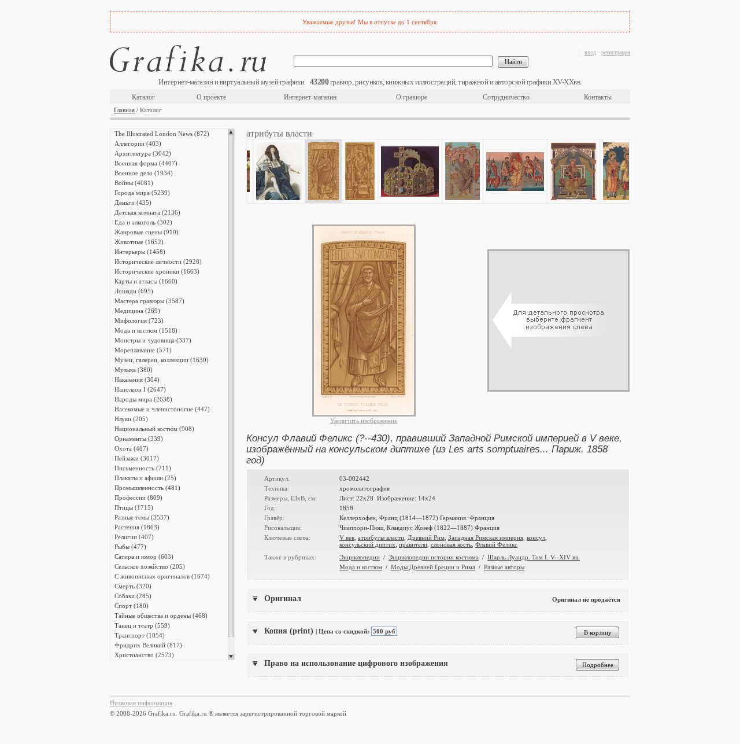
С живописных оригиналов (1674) (162, 576)
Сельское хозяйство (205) (149, 566)
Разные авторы (504, 566)
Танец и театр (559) (142, 625)
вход (590, 52)
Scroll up (231, 132)
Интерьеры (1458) (139, 251)
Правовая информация (141, 702)
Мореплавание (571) (143, 350)
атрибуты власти (381, 537)
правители (413, 544)
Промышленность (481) (147, 487)
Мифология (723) (139, 320)
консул (536, 537)
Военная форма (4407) (145, 163)
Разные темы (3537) (141, 517)
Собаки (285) (132, 595)
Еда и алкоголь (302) (143, 222)
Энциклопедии (359, 557)
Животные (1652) (139, 241)
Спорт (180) (131, 605)
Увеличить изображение (363, 420)
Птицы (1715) (133, 507)
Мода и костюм (360, 566)
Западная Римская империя (485, 537)
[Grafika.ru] (188, 60)
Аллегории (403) (137, 143)
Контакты (598, 97)
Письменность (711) (142, 468)
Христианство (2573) (144, 654)
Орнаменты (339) (138, 438)
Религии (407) (134, 536)
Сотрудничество (506, 97)
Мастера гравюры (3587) (149, 300)
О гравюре (411, 97)
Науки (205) (131, 418)
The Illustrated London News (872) (161, 133)
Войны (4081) (133, 182)
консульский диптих (367, 544)
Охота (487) (131, 448)
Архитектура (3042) (142, 153)
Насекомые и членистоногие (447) (162, 409)
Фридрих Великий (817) (148, 645)
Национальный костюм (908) (154, 428)
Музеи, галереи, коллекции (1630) (161, 359)
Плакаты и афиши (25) (145, 477)
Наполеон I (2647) (140, 389)
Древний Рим (426, 537)
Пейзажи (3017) (136, 458)
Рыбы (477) (130, 546)
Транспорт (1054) (139, 635)
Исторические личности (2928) (158, 261)
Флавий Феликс (496, 544)
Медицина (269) (137, 310)
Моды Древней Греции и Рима (433, 566)
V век (346, 537)
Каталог (143, 97)
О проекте (211, 97)
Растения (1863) (137, 527)
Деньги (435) (132, 202)
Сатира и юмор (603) (143, 556)
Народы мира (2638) (143, 399)
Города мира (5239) (142, 192)
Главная (124, 109)
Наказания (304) (137, 379)
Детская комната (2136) (147, 212)
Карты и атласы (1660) (145, 281)
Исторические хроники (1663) (156, 271)
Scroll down (231, 657)
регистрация (615, 52)
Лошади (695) (133, 291)
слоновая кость (451, 544)
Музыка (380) (133, 369)
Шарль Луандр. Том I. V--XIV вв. (533, 557)
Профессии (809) (138, 497)
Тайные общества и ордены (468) (161, 615)
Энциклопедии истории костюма (433, 557)
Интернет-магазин (310, 97)
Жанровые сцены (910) (146, 232)
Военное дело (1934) (143, 173)
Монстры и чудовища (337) (152, 340)
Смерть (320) (132, 586)
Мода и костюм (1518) (145, 330)
